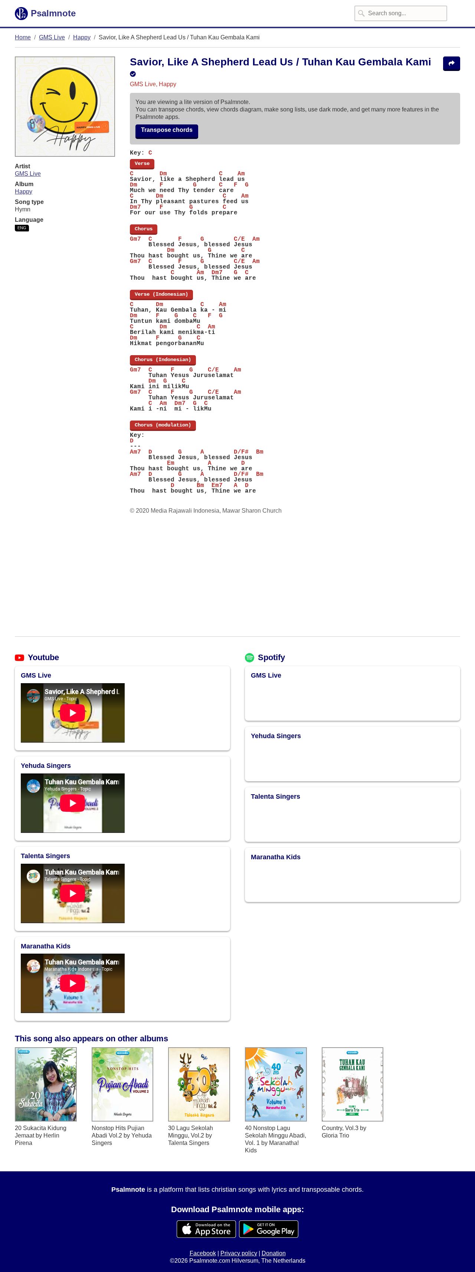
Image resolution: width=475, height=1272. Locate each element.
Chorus (143, 229)
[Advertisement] (237, 575)
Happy (82, 37)
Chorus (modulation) (163, 425)
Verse (142, 163)
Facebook (203, 1253)
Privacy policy (238, 1253)
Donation (274, 1253)
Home (23, 37)
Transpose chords (167, 130)
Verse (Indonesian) (161, 294)
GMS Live (52, 37)
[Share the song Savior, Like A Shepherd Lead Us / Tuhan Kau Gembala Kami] (451, 63)
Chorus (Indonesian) (163, 360)
